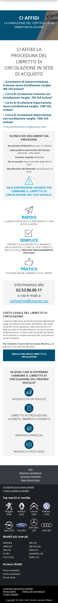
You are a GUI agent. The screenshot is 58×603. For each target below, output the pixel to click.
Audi (44, 530)
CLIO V (6, 557)
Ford (19, 530)
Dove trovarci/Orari (30, 480)
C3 (4, 553)
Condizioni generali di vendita (18, 588)
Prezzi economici (11, 570)
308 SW (33, 546)
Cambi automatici (12, 573)
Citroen (34, 511)
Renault (21, 511)
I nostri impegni (11, 594)
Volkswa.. (46, 511)
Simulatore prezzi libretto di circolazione (29, 355)
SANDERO (34, 553)
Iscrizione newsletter (30, 476)
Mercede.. (34, 527)
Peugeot (9, 511)
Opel (6, 530)
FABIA (32, 557)
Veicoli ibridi (9, 577)
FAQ (31, 469)
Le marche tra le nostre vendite (18, 487)
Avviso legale (9, 591)
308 (31, 542)
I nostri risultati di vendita (16, 490)
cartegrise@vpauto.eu (29, 300)
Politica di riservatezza (33, 591)
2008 (5, 546)
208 (5, 550)
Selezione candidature (30, 473)
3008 (5, 542)
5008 (31, 550)
